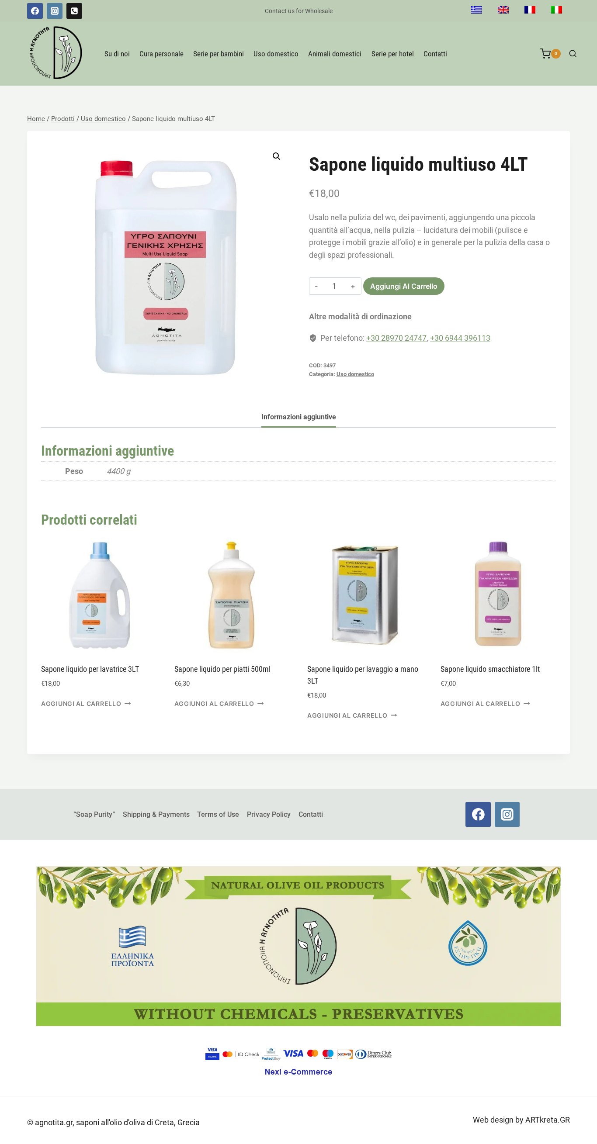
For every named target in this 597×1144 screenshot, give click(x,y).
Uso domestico (275, 53)
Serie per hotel (392, 53)
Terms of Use (218, 814)
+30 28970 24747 (396, 337)
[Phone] (74, 11)
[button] (277, 156)
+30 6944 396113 (460, 337)
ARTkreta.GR (547, 1119)
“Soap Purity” (94, 814)
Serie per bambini (218, 53)
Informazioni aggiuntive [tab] (298, 417)
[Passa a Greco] (476, 11)
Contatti (435, 53)
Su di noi (117, 53)
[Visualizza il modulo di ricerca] (572, 54)
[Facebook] (35, 11)
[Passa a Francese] (530, 11)
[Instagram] (54, 11)
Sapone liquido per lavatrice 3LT (90, 669)
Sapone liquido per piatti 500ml (222, 669)
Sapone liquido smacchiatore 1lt (490, 669)
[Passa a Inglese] (503, 11)
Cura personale (161, 53)
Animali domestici (334, 53)
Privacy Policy (269, 814)
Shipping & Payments (156, 814)
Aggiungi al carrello (403, 286)
